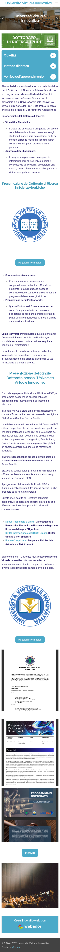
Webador (16, 947)
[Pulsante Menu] (56, 3)
